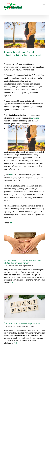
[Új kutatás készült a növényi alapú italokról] (24, 306)
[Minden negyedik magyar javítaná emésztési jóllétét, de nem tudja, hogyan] (24, 243)
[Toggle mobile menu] (44, 4)
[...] (13, 282)
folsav (11, 175)
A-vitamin (35, 118)
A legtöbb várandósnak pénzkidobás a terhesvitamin (23, 53)
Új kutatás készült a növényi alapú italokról (22, 323)
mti (11, 223)
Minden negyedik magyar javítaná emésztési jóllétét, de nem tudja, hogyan (22, 261)
